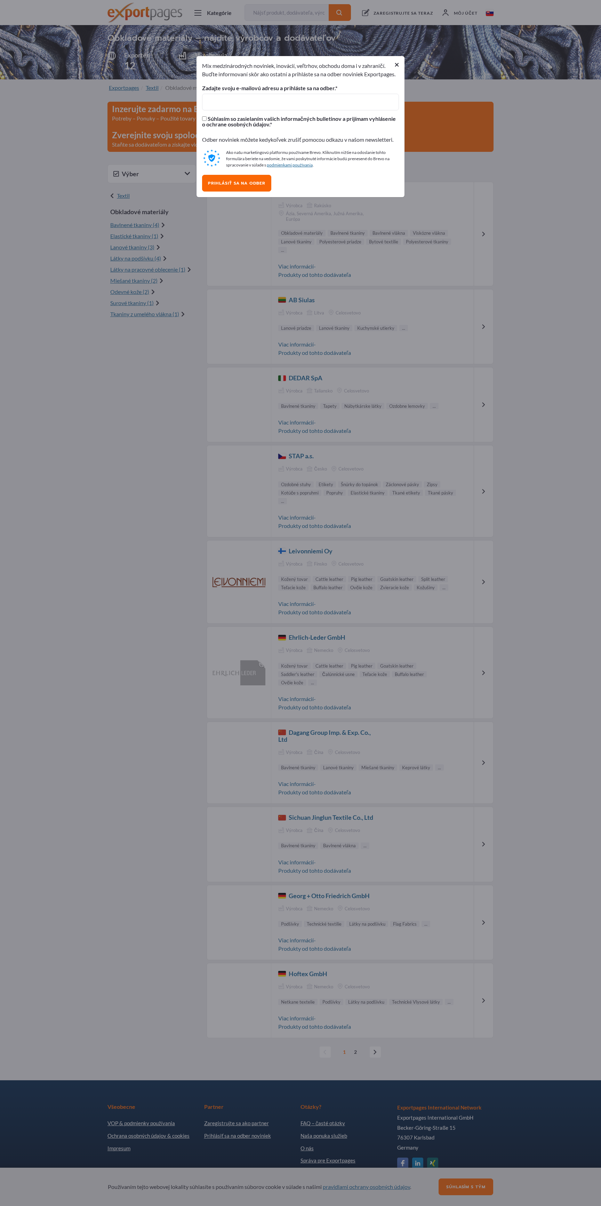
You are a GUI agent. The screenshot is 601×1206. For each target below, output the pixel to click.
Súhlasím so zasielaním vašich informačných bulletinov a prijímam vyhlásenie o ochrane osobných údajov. (299, 121)
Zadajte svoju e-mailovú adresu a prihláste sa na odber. (268, 88)
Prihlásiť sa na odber (236, 183)
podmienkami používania (290, 165)
